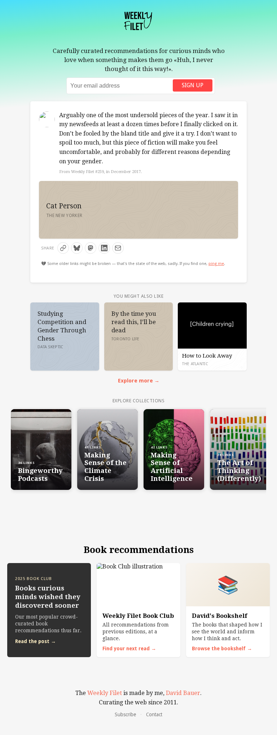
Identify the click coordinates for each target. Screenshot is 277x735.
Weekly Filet (104, 693)
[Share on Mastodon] (90, 248)
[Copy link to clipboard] (63, 248)
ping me (216, 263)
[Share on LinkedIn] (104, 248)
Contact (154, 714)
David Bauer (183, 693)
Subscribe (125, 714)
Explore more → (138, 381)
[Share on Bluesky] (77, 248)
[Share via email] (118, 248)
